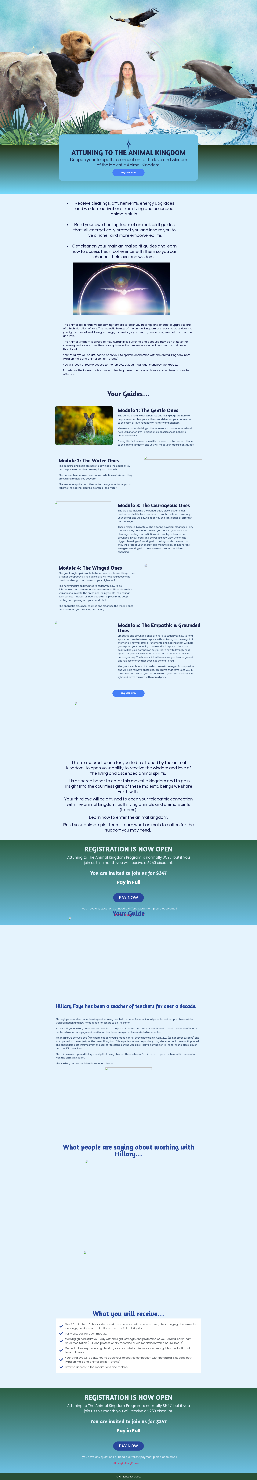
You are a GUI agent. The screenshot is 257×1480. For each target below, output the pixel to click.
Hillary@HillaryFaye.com (128, 1463)
